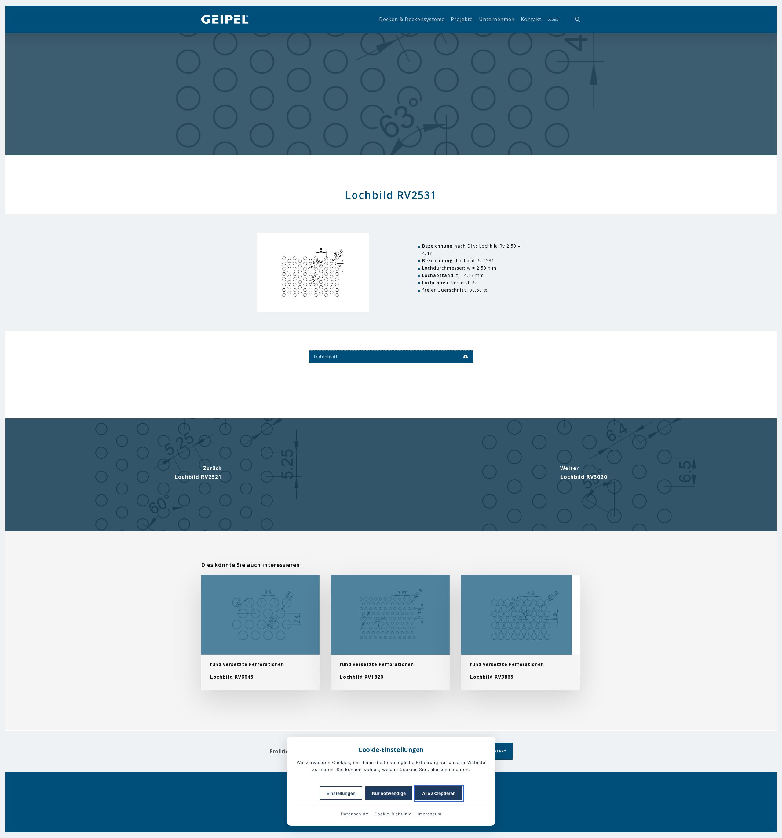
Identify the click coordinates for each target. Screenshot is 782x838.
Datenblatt (326, 356)
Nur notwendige (389, 793)
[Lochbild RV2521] (198, 474)
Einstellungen (341, 793)
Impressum (429, 813)
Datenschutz (354, 813)
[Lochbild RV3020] (584, 474)
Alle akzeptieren (439, 793)
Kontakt (497, 751)
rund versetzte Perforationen (390, 154)
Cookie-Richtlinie (393, 813)
